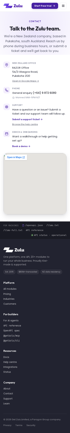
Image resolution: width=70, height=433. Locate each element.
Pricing (7, 294)
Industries (8, 299)
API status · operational (50, 235)
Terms (18, 425)
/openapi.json (34, 225)
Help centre (10, 362)
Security (31, 425)
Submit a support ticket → (27, 119)
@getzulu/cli (11, 340)
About (6, 388)
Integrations (10, 367)
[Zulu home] (12, 6)
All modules (9, 289)
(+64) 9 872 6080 (44, 93)
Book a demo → (21, 146)
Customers (9, 304)
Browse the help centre (25, 124)
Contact (8, 393)
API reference (34, 230)
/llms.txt (52, 225)
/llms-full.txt (12, 230)
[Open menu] (63, 5)
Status (7, 372)
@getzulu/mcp (11, 335)
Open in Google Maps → (25, 81)
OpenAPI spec (11, 330)
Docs (6, 357)
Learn (6, 403)
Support (8, 398)
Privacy (7, 425)
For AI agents (11, 320)
